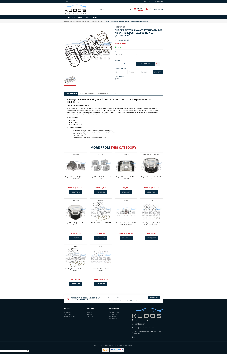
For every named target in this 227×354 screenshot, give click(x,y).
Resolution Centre (69, 316)
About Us (89, 312)
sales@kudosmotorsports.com (144, 328)
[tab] (71, 94)
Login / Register (158, 1)
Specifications (87, 94)
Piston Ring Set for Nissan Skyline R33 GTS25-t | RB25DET (151, 223)
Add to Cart (145, 64)
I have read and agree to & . (123, 300)
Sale (87, 17)
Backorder (126, 192)
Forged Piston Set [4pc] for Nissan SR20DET (126, 177)
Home (80, 17)
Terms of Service (114, 312)
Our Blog (89, 314)
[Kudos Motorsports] (75, 9)
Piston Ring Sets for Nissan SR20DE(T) (101, 269)
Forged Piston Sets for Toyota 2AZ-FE (151, 177)
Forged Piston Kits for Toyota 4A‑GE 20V (101, 177)
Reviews (101, 94)
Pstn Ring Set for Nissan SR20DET (101, 223)
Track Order (67, 314)
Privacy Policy (134, 300)
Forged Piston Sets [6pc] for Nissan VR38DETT (75, 177)
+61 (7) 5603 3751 (156, 10)
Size (116, 52)
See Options (75, 192)
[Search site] (130, 9)
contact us (146, 1)
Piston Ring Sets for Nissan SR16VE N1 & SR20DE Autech (126, 223)
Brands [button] (95, 17)
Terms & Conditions (125, 300)
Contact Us (90, 316)
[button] (157, 64)
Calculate (157, 72)
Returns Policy (113, 316)
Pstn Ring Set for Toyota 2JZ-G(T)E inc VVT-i (75, 269)
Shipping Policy (113, 314)
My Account (67, 312)
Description (71, 94)
